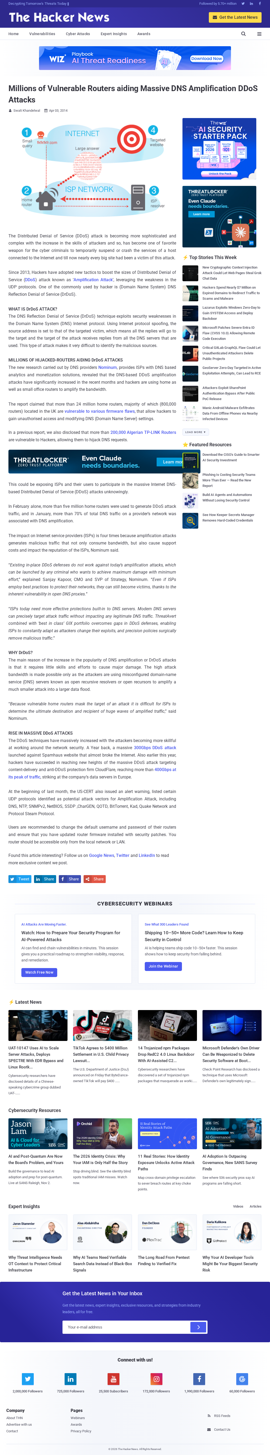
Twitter (122, 855)
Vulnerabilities (42, 34)
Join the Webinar (163, 966)
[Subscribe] (198, 1327)
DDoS (30, 279)
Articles (256, 1206)
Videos (238, 1206)
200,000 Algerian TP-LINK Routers (143, 432)
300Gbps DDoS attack (155, 747)
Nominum (107, 367)
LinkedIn (147, 855)
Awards (143, 34)
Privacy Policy (81, 1431)
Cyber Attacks (78, 34)
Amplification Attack (93, 279)
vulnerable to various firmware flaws (99, 411)
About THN (14, 1418)
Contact (12, 1431)
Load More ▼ (195, 432)
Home (13, 34)
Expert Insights (114, 34)
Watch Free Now (39, 972)
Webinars (78, 1418)
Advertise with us (19, 1424)
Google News (101, 855)
